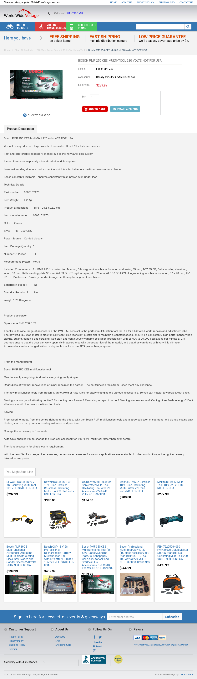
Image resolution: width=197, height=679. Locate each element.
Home (113, 2)
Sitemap (13, 649)
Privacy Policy (145, 2)
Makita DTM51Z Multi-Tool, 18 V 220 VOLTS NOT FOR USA (170, 485)
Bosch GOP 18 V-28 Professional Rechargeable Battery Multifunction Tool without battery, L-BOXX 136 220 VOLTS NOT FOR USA (59, 556)
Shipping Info (167, 2)
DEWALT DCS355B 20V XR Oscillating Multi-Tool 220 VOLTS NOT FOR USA (22, 485)
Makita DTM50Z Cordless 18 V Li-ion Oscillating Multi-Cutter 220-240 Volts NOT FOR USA (135, 486)
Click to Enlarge (39, 115)
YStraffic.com (186, 674)
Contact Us (186, 2)
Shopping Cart (63, 645)
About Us (126, 2)
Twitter (100, 638)
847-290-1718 (75, 13)
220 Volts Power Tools (48, 50)
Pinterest (97, 646)
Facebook (94, 638)
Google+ (94, 651)
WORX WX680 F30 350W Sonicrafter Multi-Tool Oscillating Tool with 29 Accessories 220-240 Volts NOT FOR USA (96, 488)
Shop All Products (22, 26)
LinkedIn (97, 642)
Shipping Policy (17, 645)
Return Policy (16, 636)
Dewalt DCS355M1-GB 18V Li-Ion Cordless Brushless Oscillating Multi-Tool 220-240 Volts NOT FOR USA (59, 488)
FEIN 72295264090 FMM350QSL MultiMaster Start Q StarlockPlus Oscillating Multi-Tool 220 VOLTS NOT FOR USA (172, 553)
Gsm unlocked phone (87, 26)
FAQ (57, 641)
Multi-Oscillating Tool (74, 50)
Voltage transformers (56, 26)
